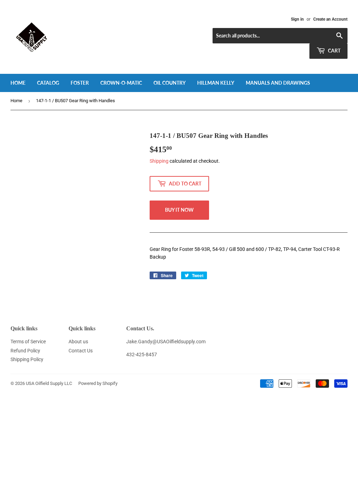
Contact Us (81, 350)
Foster (80, 83)
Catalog (48, 83)
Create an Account (330, 19)
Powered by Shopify (97, 383)
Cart (334, 51)
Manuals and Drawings (278, 83)
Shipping (159, 161)
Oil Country (169, 83)
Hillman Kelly (215, 83)
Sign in (297, 19)
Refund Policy (25, 350)
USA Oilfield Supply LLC (49, 383)
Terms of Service (28, 341)
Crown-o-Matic (121, 83)
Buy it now (179, 210)
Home (18, 83)
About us (78, 341)
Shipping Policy (26, 359)
